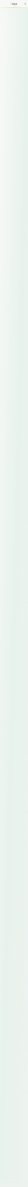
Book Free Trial (15, 605)
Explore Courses (13, 610)
